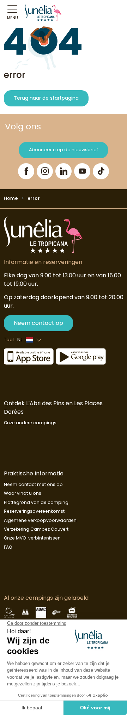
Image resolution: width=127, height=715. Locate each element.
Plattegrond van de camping (36, 502)
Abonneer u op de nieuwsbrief (63, 150)
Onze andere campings (30, 423)
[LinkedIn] (63, 171)
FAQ (8, 547)
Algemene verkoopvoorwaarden (40, 520)
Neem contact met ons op (33, 484)
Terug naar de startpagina (46, 97)
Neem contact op (38, 323)
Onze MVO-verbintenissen (32, 538)
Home (11, 198)
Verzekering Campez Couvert (36, 529)
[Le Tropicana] (43, 12)
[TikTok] (101, 171)
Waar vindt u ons (22, 493)
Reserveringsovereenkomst (34, 511)
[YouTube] (82, 171)
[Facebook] (26, 171)
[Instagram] (45, 171)
